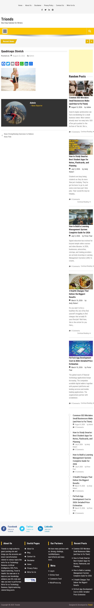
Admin (31, 56)
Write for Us (71, 5)
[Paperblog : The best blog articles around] (30, 581)
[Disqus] (34, 170)
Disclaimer (37, 5)
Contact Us (60, 5)
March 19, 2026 (77, 300)
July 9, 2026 (75, 169)
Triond (90, 605)
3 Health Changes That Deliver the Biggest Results (79, 294)
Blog (28, 553)
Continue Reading (86, 132)
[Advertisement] (81, 61)
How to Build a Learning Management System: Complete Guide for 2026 (79, 229)
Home (20, 5)
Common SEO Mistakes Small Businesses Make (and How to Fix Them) (79, 100)
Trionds (7, 19)
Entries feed (54, 575)
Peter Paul (88, 236)
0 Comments (76, 132)
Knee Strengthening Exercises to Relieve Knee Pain (19, 135)
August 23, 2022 (19, 56)
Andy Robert (73, 303)
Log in (52, 571)
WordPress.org (55, 583)
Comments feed (56, 579)
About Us (28, 5)
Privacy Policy (48, 5)
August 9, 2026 (76, 107)
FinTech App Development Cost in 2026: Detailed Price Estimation (81, 361)
